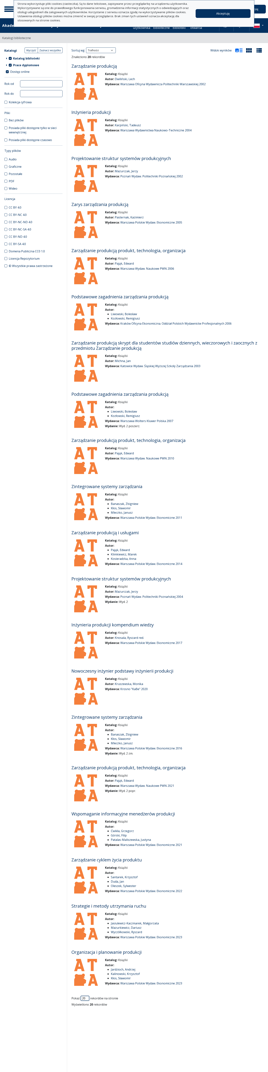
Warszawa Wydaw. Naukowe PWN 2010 (147, 458)
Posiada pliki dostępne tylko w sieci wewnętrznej (33, 130)
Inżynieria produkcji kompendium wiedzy (112, 625)
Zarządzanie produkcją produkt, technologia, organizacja (128, 250)
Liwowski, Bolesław (124, 314)
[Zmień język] (258, 25)
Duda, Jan (117, 881)
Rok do (9, 94)
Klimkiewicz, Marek (124, 554)
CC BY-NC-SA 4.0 (20, 229)
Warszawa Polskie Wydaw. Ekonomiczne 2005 (151, 222)
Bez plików (16, 120)
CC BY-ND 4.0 (18, 237)
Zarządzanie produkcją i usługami (105, 533)
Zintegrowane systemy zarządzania (106, 486)
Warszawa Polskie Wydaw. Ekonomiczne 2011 (151, 518)
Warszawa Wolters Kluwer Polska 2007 (146, 421)
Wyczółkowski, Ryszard (126, 932)
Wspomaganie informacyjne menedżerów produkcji (123, 814)
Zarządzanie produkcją (94, 66)
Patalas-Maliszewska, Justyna (131, 840)
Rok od (9, 84)
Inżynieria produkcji (91, 112)
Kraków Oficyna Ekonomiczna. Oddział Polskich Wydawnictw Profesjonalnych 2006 (176, 324)
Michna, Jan (123, 361)
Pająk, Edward (124, 263)
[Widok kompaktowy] (249, 50)
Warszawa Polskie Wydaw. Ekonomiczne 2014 (151, 564)
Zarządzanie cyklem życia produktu (106, 860)
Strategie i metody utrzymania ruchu (108, 906)
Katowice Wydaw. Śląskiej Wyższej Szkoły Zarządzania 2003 (160, 366)
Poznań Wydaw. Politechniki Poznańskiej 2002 (151, 176)
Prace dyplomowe (26, 65)
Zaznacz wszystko (50, 50)
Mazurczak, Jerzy (126, 171)
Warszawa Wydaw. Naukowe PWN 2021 (147, 786)
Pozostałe (15, 174)
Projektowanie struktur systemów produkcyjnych (121, 158)
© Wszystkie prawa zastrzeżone (31, 266)
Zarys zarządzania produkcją (99, 204)
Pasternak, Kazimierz (129, 217)
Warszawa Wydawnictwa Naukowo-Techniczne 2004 (155, 130)
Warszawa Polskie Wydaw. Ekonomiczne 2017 (151, 643)
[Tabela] (259, 50)
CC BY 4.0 (15, 207)
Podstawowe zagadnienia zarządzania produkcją (119, 297)
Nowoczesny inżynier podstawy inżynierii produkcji (122, 671)
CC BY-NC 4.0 (18, 215)
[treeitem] (33, 58)
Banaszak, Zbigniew (124, 504)
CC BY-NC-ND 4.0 (20, 222)
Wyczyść (31, 50)
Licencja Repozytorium (24, 259)
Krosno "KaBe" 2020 (134, 689)
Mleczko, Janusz (122, 513)
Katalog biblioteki (26, 58)
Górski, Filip (119, 835)
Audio (13, 159)
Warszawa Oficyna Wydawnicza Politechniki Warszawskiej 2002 (163, 84)
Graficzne (15, 167)
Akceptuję (223, 13)
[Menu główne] (9, 9)
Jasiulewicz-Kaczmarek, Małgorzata (135, 923)
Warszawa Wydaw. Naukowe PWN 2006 (147, 269)
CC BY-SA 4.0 (17, 244)
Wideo (13, 188)
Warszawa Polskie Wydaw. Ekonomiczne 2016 (151, 748)
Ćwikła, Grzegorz (122, 831)
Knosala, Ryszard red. (129, 638)
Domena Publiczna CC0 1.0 (27, 251)
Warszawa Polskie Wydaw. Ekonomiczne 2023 (151, 937)
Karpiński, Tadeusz (128, 125)
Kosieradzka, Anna (123, 559)
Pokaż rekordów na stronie (94, 998)
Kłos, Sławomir (121, 508)
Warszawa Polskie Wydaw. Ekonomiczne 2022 (151, 891)
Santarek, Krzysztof (124, 877)
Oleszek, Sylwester (123, 886)
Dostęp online (20, 72)
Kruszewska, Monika (129, 684)
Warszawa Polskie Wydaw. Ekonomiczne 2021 (151, 845)
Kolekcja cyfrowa (20, 102)
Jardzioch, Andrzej (123, 969)
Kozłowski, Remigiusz (125, 318)
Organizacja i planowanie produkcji (106, 952)
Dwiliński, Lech (125, 79)
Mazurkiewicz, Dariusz (126, 928)
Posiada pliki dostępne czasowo (30, 140)
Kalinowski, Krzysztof (125, 974)
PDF (11, 181)
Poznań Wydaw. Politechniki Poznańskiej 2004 (151, 597)
